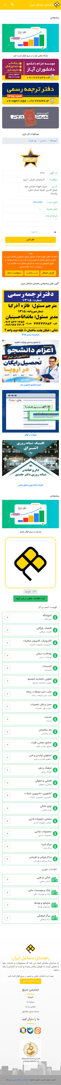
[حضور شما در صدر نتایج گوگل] (30, 39)
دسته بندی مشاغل (30, 1012)
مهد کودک (33, 141)
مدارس (43, 141)
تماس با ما (30, 1007)
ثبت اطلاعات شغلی (30, 981)
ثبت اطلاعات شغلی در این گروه (30, 598)
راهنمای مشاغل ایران (42, 5)
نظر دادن (30, 239)
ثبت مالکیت (31, 273)
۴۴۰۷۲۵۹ (37, 202)
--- (40, 209)
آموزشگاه (53, 141)
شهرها (30, 997)
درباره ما (30, 1002)
